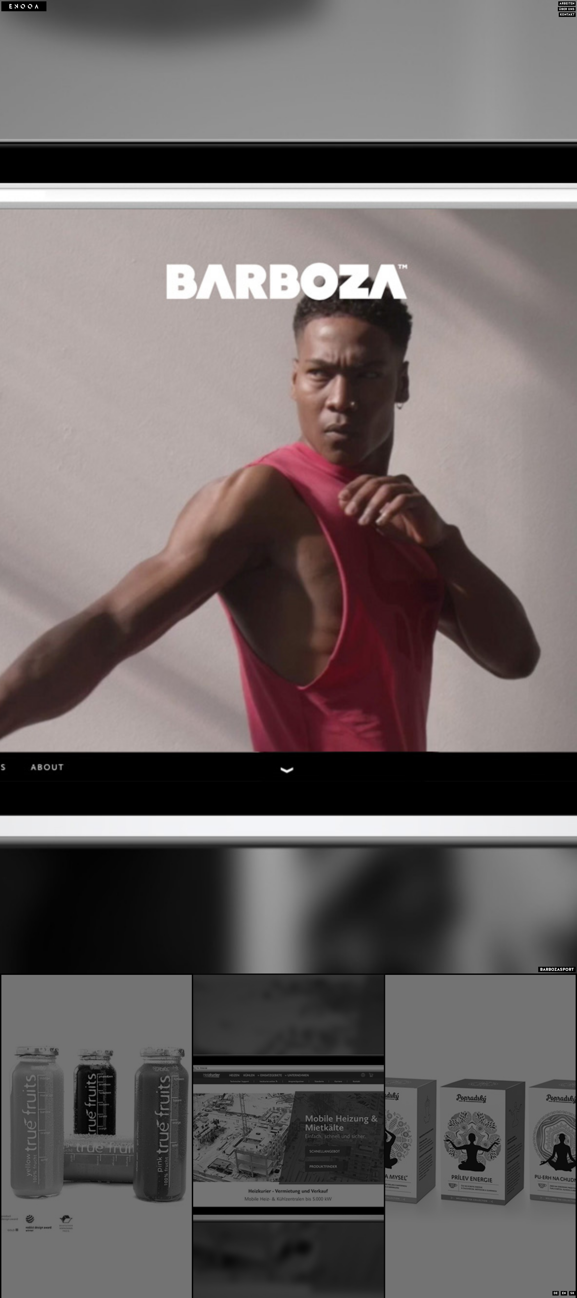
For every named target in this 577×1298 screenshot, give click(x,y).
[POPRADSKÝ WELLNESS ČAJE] (481, 1136)
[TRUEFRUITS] (97, 1136)
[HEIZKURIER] (289, 1136)
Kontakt (567, 14)
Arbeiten (567, 3)
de (556, 1293)
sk (572, 1293)
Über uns (567, 9)
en (564, 1293)
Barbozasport (557, 969)
